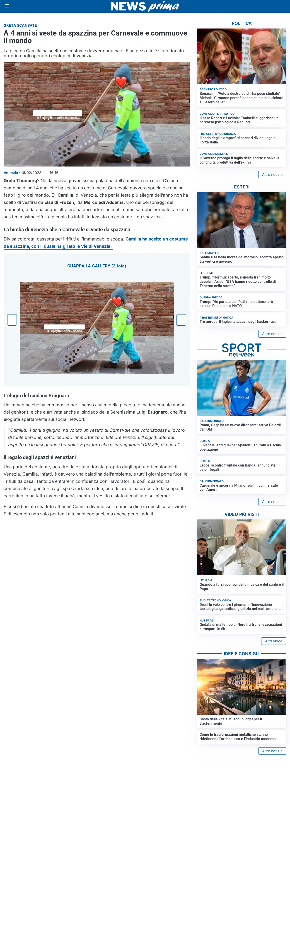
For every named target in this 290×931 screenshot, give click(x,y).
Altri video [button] (274, 641)
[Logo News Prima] (145, 6)
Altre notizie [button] (272, 174)
